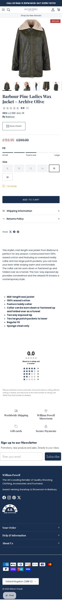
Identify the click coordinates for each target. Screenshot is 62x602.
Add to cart (31, 199)
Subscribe (53, 456)
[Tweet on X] (10, 232)
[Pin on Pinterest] (18, 232)
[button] (31, 510)
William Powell (15, 589)
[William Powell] (31, 10)
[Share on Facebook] (14, 232)
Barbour (10, 116)
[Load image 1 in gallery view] (31, 49)
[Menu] (3, 9)
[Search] (10, 9)
